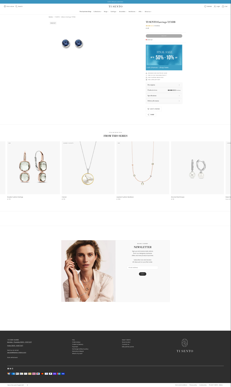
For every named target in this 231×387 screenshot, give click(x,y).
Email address (132, 265)
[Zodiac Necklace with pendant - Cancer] (88, 167)
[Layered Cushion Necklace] (142, 167)
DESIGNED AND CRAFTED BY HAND (157, 73)
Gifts (140, 11)
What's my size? (77, 353)
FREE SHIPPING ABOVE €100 (156, 77)
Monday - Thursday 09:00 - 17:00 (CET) (19, 342)
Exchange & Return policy (80, 349)
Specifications (152, 96)
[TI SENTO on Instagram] (12, 369)
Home (51, 17)
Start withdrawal (12, 357)
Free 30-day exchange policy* (157, 75)
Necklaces (132, 11)
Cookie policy (203, 385)
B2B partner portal (128, 347)
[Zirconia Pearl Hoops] (197, 167)
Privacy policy (193, 385)
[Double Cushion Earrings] (33, 167)
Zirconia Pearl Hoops (177, 197)
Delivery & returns (153, 101)
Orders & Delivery (77, 344)
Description (151, 85)
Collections (97, 11)
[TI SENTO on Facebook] (8, 369)
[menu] (17, 385)
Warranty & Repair (78, 351)
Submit (142, 274)
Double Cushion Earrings (15, 197)
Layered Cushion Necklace (125, 197)
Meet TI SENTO (126, 340)
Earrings (113, 11)
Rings (105, 11)
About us (148, 11)
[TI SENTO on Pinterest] (10, 369)
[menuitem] (181, 385)
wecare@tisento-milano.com (16, 352)
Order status (76, 342)
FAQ (73, 340)
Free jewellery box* (154, 79)
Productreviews (164, 90)
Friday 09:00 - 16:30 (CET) (15, 346)
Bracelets (122, 11)
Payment (75, 347)
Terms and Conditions (181, 385)
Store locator (126, 342)
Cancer (64, 197)
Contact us (125, 344)
